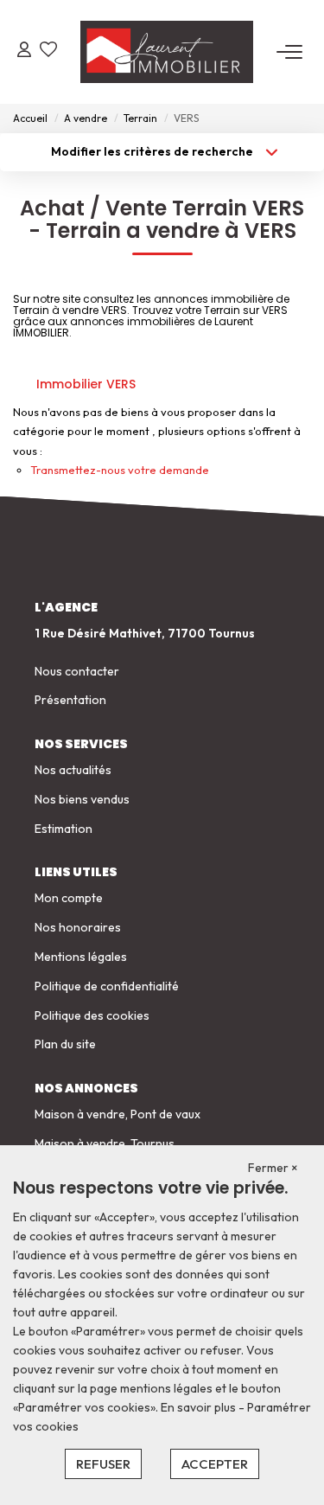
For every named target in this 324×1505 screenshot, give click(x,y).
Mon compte (69, 898)
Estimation (63, 828)
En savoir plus (199, 1407)
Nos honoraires (78, 927)
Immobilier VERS (86, 384)
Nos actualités (73, 770)
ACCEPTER (214, 1464)
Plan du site (65, 1044)
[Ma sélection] (48, 51)
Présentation (70, 700)
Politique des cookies (92, 1015)
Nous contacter (77, 671)
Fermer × (273, 1167)
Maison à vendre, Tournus (105, 1143)
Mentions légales (81, 956)
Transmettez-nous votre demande (119, 470)
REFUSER (103, 1464)
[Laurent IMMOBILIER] (166, 52)
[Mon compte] (24, 51)
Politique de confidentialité (107, 986)
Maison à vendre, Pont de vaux (117, 1114)
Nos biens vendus (82, 799)
